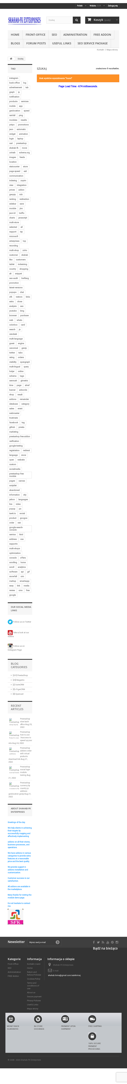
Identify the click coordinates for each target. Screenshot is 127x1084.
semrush (13, 380)
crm (22, 576)
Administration (75, 34)
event (20, 408)
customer (13, 255)
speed (26, 111)
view (11, 185)
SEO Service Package (93, 43)
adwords (23, 390)
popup (12, 509)
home (23, 562)
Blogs (15, 43)
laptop (20, 138)
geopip (12, 194)
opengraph (25, 362)
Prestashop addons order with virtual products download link (20, 753)
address (13, 539)
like (10, 259)
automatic (21, 129)
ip (19, 92)
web (11, 320)
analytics (22, 567)
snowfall (13, 576)
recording (13, 245)
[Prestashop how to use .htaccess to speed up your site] (14, 734)
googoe (23, 518)
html (21, 534)
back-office (14, 83)
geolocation (14, 111)
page (19, 385)
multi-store (14, 222)
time (11, 385)
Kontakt (100, 50)
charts (12, 218)
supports (13, 544)
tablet (11, 264)
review (12, 590)
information (14, 495)
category (25, 404)
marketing (13, 432)
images (12, 157)
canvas (22, 481)
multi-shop (14, 250)
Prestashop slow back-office (25, 722)
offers (23, 558)
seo (22, 306)
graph (12, 92)
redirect (26, 450)
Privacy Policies (34, 1000)
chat (22, 292)
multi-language (16, 339)
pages (12, 481)
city (24, 495)
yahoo (12, 499)
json (11, 129)
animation (23, 134)
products (13, 101)
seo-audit (13, 278)
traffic (21, 213)
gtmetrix (24, 380)
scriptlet (13, 485)
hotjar (11, 371)
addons (12, 399)
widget (12, 134)
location (13, 162)
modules (13, 120)
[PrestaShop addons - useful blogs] (25, 20)
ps (20, 509)
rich (21, 194)
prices (12, 190)
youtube (13, 311)
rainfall (12, 115)
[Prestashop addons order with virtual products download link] (14, 750)
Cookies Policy (33, 979)
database (13, 404)
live (10, 504)
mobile (12, 106)
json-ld (12, 213)
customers (21, 259)
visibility (12, 362)
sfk (10, 297)
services (24, 101)
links (28, 297)
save (22, 204)
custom (12, 464)
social (22, 513)
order (11, 523)
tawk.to (12, 513)
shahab (24, 255)
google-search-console (16, 528)
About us (31, 992)
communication (16, 176)
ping (21, 115)
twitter (12, 353)
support (12, 232)
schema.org (24, 152)
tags (22, 376)
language (13, 455)
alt (10, 273)
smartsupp (24, 581)
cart (11, 143)
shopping (24, 269)
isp (21, 232)
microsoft (13, 236)
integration (21, 185)
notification (14, 97)
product (12, 518)
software (13, 572)
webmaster (14, 413)
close (19, 301)
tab (27, 87)
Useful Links (61, 43)
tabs (20, 353)
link (18, 586)
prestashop (21, 143)
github (12, 427)
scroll (11, 567)
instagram (13, 78)
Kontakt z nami (33, 964)
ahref (27, 385)
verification (14, 441)
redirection (24, 199)
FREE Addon (102, 34)
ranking (12, 199)
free (28, 590)
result (20, 394)
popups (12, 292)
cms (20, 590)
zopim (23, 180)
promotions (23, 124)
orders (21, 357)
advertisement (15, 87)
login (11, 138)
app (21, 106)
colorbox (13, 325)
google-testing (16, 446)
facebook (13, 422)
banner (12, 390)
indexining (22, 264)
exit (25, 171)
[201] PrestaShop (20, 675)
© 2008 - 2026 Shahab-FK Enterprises (24, 1060)
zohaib (12, 152)
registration (14, 450)
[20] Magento (18, 680)
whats (19, 320)
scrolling (13, 562)
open (11, 460)
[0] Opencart (18, 694)
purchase (24, 315)
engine (21, 343)
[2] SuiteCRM (18, 684)
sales (11, 408)
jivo (21, 208)
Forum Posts (36, 43)
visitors (19, 297)
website (21, 460)
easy (11, 586)
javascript (22, 218)
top (24, 241)
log (24, 83)
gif (28, 572)
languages (23, 499)
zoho (24, 250)
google (12, 595)
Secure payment (34, 996)
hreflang (25, 278)
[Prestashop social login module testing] (14, 769)
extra (11, 301)
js (19, 329)
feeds (22, 157)
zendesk (13, 334)
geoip (24, 348)
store (25, 166)
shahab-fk (13, 148)
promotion (14, 283)
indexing (13, 180)
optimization (15, 553)
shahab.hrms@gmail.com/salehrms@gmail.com (69, 975)
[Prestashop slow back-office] (14, 721)
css (22, 539)
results (24, 120)
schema (12, 376)
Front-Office (35, 34)
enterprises (14, 241)
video (18, 504)
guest (11, 343)
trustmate (13, 418)
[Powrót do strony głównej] (11, 59)
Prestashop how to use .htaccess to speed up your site (20, 737)
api (22, 572)
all (22, 227)
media (26, 586)
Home (15, 34)
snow (23, 455)
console (13, 558)
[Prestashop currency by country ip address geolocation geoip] (14, 785)
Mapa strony (112, 50)
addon (21, 190)
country (12, 269)
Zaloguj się (113, 5)
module (12, 208)
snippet (18, 273)
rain (19, 523)
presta (21, 427)
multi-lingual (14, 366)
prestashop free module (16, 475)
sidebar (12, 204)
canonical (13, 348)
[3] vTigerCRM (19, 689)
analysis (13, 306)
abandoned (14, 490)
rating (11, 357)
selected (13, 227)
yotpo (12, 124)
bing (22, 311)
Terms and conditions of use (33, 986)
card (23, 325)
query (26, 366)
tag (23, 422)
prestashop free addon (19, 436)
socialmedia (14, 469)
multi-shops (14, 548)
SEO (54, 34)
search (12, 329)
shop (11, 394)
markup (12, 581)
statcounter (14, 166)
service (12, 534)
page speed (14, 171)
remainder (24, 399)
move (24, 148)
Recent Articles (17, 707)
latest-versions (15, 287)
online (20, 371)
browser (13, 315)
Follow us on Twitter (22, 622)
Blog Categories (19, 665)
